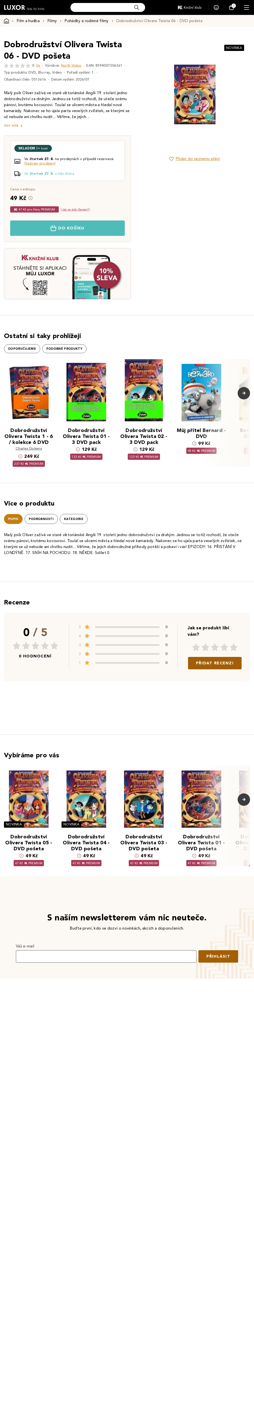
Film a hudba (28, 20)
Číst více (11, 125)
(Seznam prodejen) (40, 163)
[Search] (136, 7)
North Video (71, 65)
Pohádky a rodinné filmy (86, 20)
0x (38, 65)
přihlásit (218, 956)
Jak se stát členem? (75, 209)
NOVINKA (234, 48)
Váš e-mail (25, 946)
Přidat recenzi (215, 663)
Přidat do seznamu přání (198, 158)
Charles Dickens (29, 448)
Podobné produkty (64, 348)
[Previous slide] (151, 94)
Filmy (52, 20)
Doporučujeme (22, 348)
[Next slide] (238, 94)
